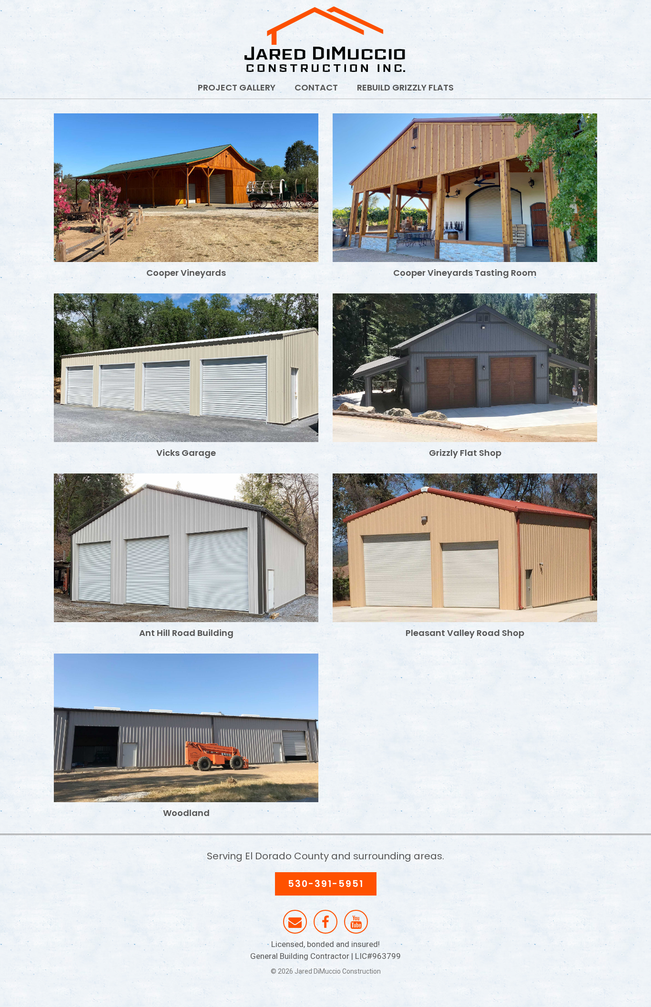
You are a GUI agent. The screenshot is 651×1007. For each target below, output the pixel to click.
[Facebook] (325, 922)
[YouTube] (356, 922)
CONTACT (316, 87)
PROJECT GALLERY (236, 87)
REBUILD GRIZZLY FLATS (405, 87)
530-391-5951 (326, 883)
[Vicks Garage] (186, 367)
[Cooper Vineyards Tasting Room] (465, 187)
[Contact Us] (295, 922)
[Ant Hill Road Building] (186, 547)
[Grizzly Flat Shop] (465, 367)
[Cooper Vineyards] (186, 187)
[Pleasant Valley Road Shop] (465, 547)
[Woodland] (186, 728)
